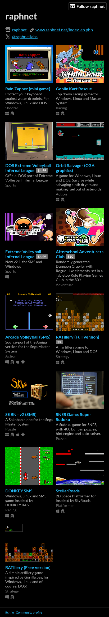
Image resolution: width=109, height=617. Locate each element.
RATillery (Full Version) (77, 336)
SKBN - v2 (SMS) (21, 414)
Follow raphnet (90, 6)
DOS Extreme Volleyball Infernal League (28, 168)
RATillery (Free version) (28, 567)
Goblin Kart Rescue (74, 88)
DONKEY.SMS (19, 490)
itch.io (9, 612)
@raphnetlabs (25, 36)
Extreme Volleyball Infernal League (23, 254)
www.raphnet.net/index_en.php (64, 29)
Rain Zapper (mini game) (27, 88)
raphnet (19, 29)
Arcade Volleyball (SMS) (28, 336)
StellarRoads (68, 490)
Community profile (29, 612)
